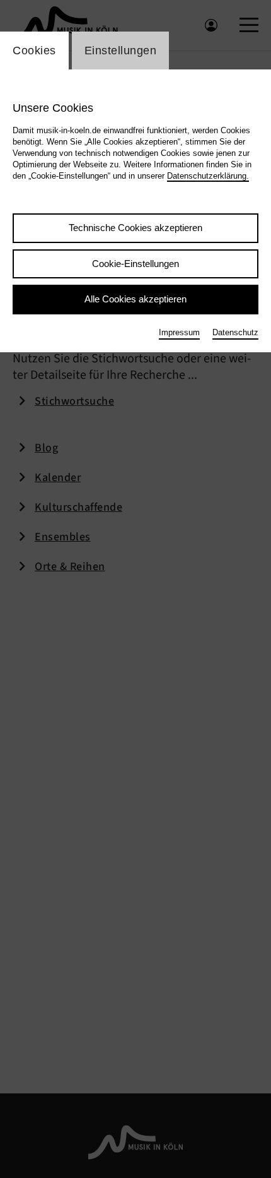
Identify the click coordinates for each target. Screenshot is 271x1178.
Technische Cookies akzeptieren (135, 227)
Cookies (34, 50)
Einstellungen (120, 50)
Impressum (179, 332)
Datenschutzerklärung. (208, 176)
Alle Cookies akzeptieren (135, 299)
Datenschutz (235, 332)
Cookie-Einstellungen (135, 263)
